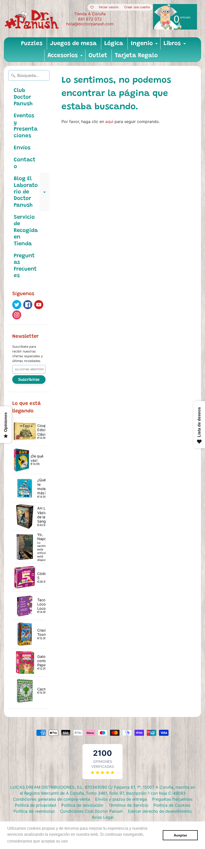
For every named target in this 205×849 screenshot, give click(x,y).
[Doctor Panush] (32, 18)
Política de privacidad (35, 805)
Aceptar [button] (180, 835)
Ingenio (145, 45)
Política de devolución (82, 805)
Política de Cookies (172, 805)
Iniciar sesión (108, 7)
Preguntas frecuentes (172, 799)
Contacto (25, 163)
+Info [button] (74, 841)
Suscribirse (29, 380)
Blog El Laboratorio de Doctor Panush (32, 192)
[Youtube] (38, 304)
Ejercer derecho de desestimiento (160, 811)
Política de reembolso (34, 811)
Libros (175, 45)
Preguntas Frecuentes (25, 266)
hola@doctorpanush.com (90, 24)
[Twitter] (16, 304)
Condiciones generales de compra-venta (51, 799)
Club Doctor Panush (23, 97)
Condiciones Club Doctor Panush (91, 811)
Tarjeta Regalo (136, 56)
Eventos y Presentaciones (26, 126)
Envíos (22, 148)
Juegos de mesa (73, 44)
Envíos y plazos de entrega (121, 799)
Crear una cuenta (137, 7)
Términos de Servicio (128, 805)
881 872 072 (90, 19)
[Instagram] (16, 314)
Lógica (113, 44)
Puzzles (31, 44)
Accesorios (66, 57)
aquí (109, 121)
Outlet (97, 56)
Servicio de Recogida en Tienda (26, 231)
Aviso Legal (103, 817)
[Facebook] (27, 304)
